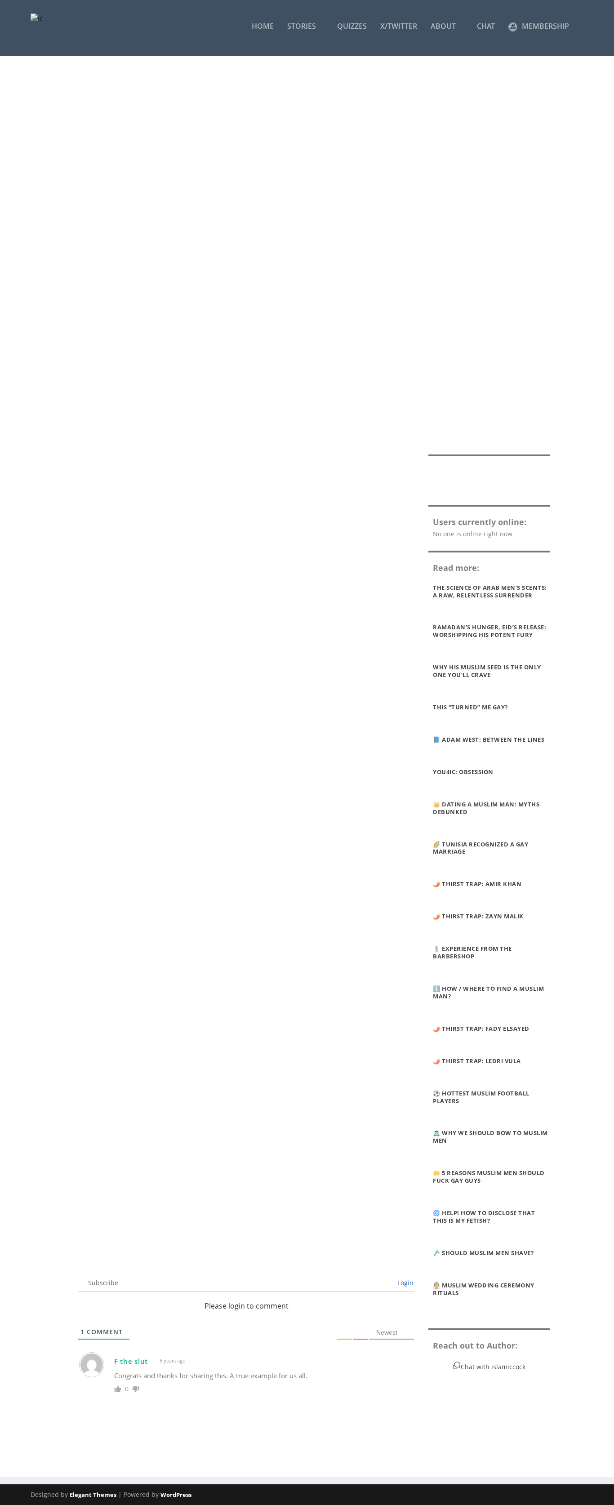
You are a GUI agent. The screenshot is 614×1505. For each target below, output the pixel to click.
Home (263, 26)
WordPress (175, 1495)
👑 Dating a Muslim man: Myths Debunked (486, 808)
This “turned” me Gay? (470, 707)
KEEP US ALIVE (489, 479)
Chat (486, 26)
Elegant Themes (93, 1495)
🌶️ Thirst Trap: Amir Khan (477, 884)
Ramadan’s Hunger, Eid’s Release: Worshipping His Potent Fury (489, 631)
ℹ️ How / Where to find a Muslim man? (488, 992)
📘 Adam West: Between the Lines (488, 739)
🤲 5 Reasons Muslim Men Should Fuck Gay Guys (489, 1176)
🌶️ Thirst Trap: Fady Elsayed (481, 1028)
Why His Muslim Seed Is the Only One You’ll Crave (487, 671)
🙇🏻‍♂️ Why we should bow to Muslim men (490, 1136)
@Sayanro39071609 (170, 1195)
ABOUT (443, 26)
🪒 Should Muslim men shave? (483, 1253)
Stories (301, 26)
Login (405, 1282)
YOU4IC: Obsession (463, 772)
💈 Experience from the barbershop (472, 952)
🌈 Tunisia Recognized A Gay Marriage (480, 848)
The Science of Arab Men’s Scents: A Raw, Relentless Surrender (490, 591)
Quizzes (352, 26)
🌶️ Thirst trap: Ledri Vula (477, 1061)
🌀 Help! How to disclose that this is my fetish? (484, 1216)
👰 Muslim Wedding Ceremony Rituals (483, 1289)
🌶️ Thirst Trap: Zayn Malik (478, 916)
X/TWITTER (398, 26)
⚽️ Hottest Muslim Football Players (481, 1097)
